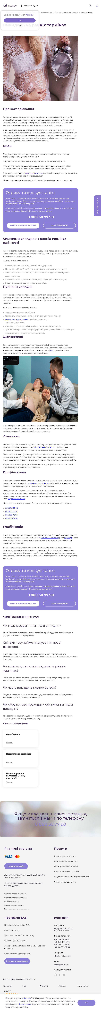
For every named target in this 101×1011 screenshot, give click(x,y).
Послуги (44, 986)
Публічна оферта (11, 901)
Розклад (62, 986)
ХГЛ (51, 350)
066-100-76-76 (11, 515)
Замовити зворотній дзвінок (23, 225)
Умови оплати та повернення (16, 909)
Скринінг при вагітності (65, 882)
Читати (9, 743)
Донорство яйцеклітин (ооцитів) (19, 935)
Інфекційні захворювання (16, 319)
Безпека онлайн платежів (15, 894)
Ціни (24, 986)
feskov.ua (26, 998)
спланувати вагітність (38, 483)
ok (86, 1003)
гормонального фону (50, 538)
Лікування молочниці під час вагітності (72, 877)
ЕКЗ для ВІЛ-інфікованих (15, 941)
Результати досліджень (17, 961)
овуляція (68, 538)
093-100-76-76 (11, 511)
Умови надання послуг (13, 905)
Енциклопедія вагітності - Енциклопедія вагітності (55, 12)
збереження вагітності (44, 447)
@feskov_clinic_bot (62, 956)
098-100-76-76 (11, 518)
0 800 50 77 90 (40, 217)
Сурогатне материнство (65, 856)
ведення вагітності (16, 499)
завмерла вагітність (33, 173)
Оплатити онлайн (16, 866)
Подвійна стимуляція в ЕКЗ (66, 872)
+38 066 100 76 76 (62, 942)
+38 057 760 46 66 (62, 947)
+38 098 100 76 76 (62, 939)
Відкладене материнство (65, 861)
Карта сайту (82, 986)
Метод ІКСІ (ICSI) (11, 930)
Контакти (7, 986)
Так (19, 20)
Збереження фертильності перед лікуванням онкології (25, 947)
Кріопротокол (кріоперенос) (17, 954)
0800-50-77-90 (11, 508)
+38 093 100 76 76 (61, 944)
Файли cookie (25, 1004)
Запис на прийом (59, 225)
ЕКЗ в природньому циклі (66, 866)
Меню (97, 6)
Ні (20, 25)
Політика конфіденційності (15, 897)
